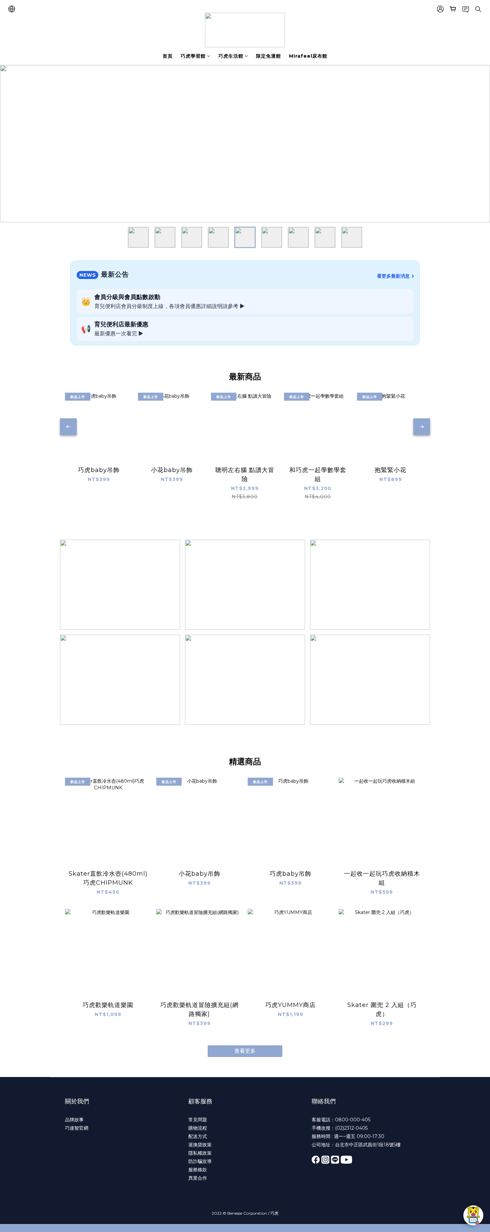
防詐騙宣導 (200, 1161)
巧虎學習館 (193, 56)
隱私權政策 (200, 1153)
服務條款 (197, 1170)
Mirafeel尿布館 (308, 56)
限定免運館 (268, 56)
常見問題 (197, 1120)
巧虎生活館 (230, 56)
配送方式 (197, 1136)
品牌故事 (74, 1120)
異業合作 (197, 1178)
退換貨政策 (200, 1145)
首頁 (168, 56)
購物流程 (197, 1128)
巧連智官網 (76, 1128)
